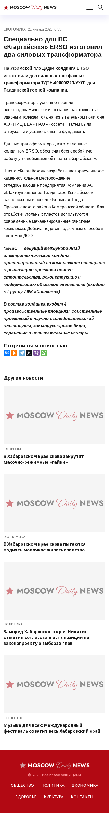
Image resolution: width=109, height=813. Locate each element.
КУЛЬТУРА (53, 796)
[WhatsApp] (44, 353)
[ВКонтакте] (7, 353)
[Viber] (36, 353)
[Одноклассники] (14, 353)
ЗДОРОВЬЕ (13, 448)
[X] (29, 353)
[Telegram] (22, 353)
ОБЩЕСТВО (14, 717)
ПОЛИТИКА (13, 624)
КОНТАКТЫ (82, 796)
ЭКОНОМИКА (15, 29)
